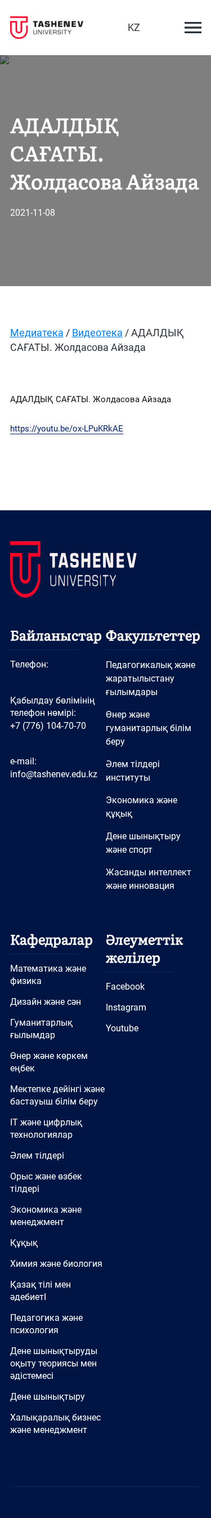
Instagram (126, 1007)
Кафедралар (51, 939)
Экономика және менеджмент (46, 1215)
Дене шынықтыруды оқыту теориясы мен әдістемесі (53, 1363)
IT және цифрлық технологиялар (46, 1128)
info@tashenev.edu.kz (53, 774)
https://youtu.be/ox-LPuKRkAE (66, 429)
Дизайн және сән (45, 1001)
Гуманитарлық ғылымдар (41, 1028)
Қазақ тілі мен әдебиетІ (40, 1290)
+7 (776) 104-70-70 (48, 725)
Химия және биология (56, 1263)
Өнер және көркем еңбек (49, 1062)
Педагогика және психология (46, 1324)
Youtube (122, 1028)
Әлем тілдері (37, 1155)
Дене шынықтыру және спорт (143, 843)
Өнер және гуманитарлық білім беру (148, 728)
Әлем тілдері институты (133, 771)
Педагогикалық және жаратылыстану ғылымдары (150, 678)
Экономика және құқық (141, 807)
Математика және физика (48, 974)
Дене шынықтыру (47, 1396)
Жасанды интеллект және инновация (148, 879)
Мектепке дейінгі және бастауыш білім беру (57, 1095)
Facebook (125, 986)
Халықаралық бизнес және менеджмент (55, 1423)
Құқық (24, 1242)
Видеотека (97, 333)
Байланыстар (56, 634)
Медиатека (37, 333)
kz (134, 27)
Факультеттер (153, 634)
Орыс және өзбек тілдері (46, 1182)
